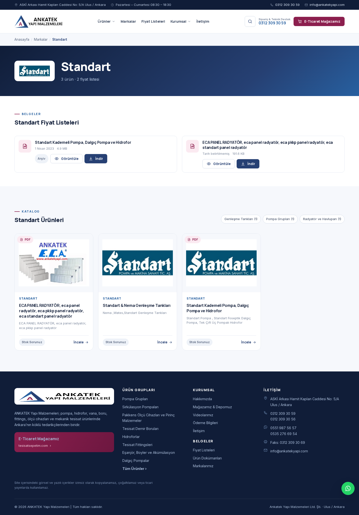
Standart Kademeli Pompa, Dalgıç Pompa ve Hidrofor (218, 308)
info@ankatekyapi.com (327, 5)
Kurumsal (178, 21)
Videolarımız (203, 415)
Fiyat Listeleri (153, 21)
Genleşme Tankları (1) (240, 219)
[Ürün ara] (250, 21)
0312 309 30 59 (287, 5)
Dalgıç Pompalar (135, 460)
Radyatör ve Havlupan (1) (322, 219)
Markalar (128, 21)
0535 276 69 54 (283, 434)
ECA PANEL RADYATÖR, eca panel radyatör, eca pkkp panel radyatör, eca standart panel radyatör (51, 311)
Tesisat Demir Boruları (140, 429)
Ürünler (104, 21)
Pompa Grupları (135, 399)
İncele (79, 342)
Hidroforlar (131, 437)
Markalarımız (203, 466)
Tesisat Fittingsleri (137, 445)
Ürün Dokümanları (207, 458)
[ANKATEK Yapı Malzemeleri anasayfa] (38, 21)
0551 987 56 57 (283, 428)
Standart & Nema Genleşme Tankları (136, 305)
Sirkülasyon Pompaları (140, 407)
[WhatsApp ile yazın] (348, 488)
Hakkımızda (202, 399)
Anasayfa (21, 39)
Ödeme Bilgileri (205, 423)
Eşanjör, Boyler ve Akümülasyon (148, 452)
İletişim (202, 21)
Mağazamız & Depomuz (212, 407)
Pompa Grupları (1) (280, 219)
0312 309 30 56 (283, 419)
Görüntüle (69, 158)
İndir (99, 158)
